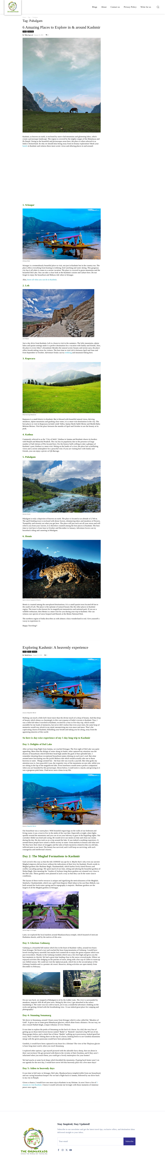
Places (24, 31)
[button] (158, 7)
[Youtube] (70, 1150)
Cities (24, 651)
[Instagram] (62, 1150)
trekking (68, 353)
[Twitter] (66, 1150)
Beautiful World (31, 826)
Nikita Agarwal (29, 35)
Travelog (34, 651)
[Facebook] (58, 1150)
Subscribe (129, 1141)
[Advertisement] (61, 632)
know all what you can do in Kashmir (42, 280)
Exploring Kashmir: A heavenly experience (55, 647)
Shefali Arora (28, 655)
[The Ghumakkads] (13, 7)
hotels (25, 146)
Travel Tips (30, 31)
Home (24, 17)
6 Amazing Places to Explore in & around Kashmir (61, 27)
